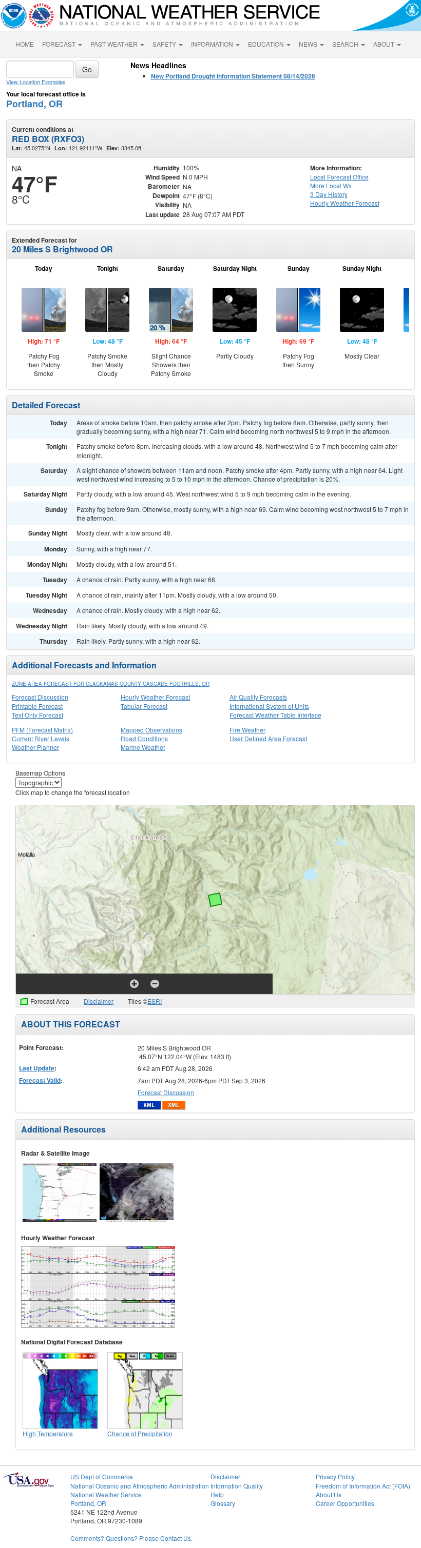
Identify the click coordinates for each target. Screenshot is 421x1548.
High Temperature (48, 1433)
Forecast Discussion (40, 696)
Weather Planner (35, 747)
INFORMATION (213, 43)
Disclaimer (98, 1001)
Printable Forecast (37, 706)
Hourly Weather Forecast (155, 696)
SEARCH (346, 43)
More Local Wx (331, 185)
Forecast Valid (40, 1080)
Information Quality (236, 1485)
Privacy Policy (335, 1476)
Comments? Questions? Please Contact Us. (131, 1538)
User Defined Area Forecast (268, 738)
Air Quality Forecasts (258, 696)
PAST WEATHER (114, 43)
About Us (328, 1494)
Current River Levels (40, 738)
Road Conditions (144, 738)
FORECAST (59, 43)
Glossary (222, 1503)
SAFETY (165, 43)
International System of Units (269, 706)
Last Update (36, 1068)
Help (217, 1494)
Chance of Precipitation (140, 1433)
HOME (24, 43)
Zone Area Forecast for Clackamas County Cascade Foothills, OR (110, 683)
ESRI (154, 1001)
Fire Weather (247, 729)
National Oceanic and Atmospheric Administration (139, 1485)
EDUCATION (266, 43)
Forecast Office (339, 176)
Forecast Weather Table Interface (275, 714)
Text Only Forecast (37, 714)
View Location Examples (35, 82)
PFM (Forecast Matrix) (42, 729)
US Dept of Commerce (101, 1476)
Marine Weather (143, 747)
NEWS (309, 43)
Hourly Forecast (344, 203)
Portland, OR (34, 103)
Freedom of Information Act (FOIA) (363, 1485)
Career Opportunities (345, 1503)
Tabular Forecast (144, 706)
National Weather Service (106, 1494)
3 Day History (329, 194)
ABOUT (384, 43)
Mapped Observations (151, 729)
